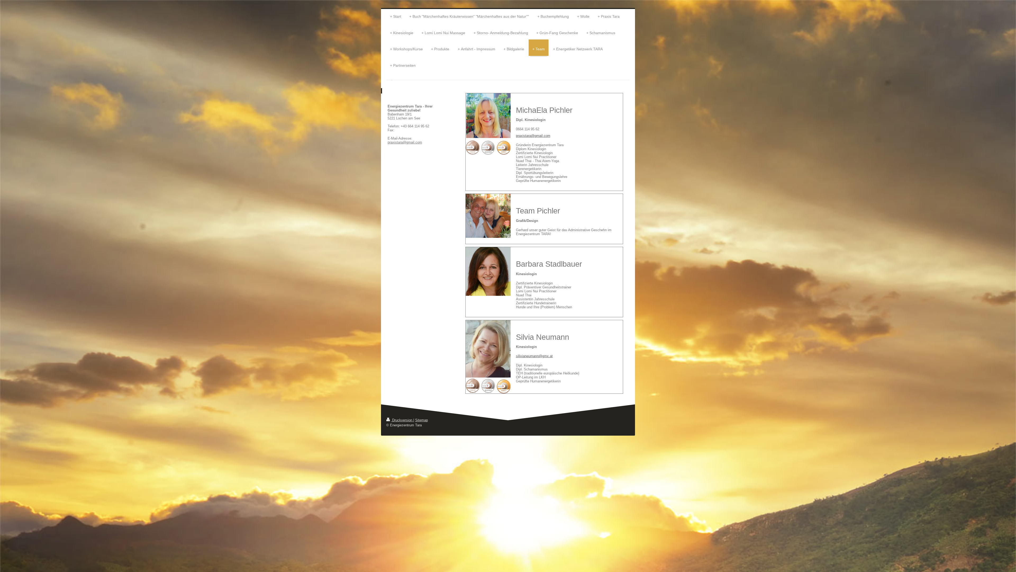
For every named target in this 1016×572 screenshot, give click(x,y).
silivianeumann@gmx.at (534, 356)
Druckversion (402, 420)
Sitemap (421, 420)
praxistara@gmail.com (533, 136)
